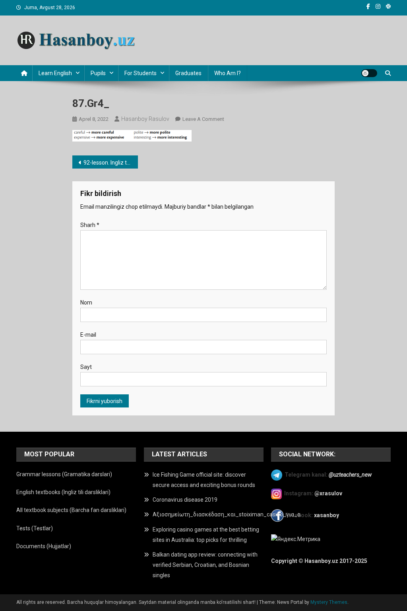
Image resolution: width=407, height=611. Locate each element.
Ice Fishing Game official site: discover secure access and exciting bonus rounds (204, 479)
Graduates (188, 73)
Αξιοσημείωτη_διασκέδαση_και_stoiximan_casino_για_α (226, 514)
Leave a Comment (203, 119)
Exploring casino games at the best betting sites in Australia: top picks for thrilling (206, 534)
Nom (86, 302)
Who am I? (227, 73)
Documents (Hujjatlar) (43, 546)
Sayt (86, 367)
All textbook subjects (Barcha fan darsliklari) (71, 510)
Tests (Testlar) (34, 528)
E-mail (88, 335)
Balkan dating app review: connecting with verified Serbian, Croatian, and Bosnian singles (205, 564)
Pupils (98, 73)
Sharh (89, 225)
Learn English (55, 73)
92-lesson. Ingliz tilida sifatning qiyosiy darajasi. (110, 162)
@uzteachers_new (350, 474)
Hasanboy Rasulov (145, 119)
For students (140, 73)
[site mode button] (369, 73)
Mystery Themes (328, 602)
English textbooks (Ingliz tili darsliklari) (63, 492)
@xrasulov (328, 493)
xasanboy (327, 515)
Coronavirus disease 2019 (185, 500)
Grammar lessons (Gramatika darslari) (64, 474)
